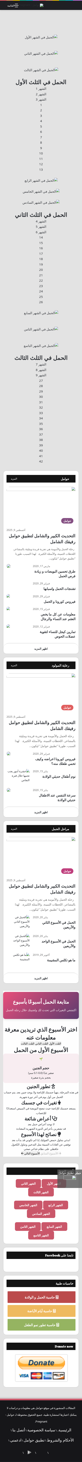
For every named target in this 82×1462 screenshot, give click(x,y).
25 (41, 297)
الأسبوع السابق (50, 1153)
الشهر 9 (41, 375)
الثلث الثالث (27, 1043)
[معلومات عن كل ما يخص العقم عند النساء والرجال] (8, 609)
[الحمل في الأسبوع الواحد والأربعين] (18, 942)
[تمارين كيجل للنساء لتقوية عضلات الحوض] (8, 626)
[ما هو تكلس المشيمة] (18, 960)
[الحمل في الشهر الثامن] (41, 329)
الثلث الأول (55, 1043)
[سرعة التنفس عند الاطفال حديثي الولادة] (9, 790)
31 (41, 402)
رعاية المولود (60, 665)
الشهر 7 (41, 364)
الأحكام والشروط (60, 1440)
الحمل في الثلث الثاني (41, 214)
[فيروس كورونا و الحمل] (8, 596)
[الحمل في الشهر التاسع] (41, 345)
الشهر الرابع (55, 1205)
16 (41, 248)
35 (41, 423)
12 (41, 164)
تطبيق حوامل (34, 1440)
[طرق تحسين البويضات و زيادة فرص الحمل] (9, 566)
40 (41, 450)
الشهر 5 (41, 226)
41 (41, 456)
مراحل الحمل (60, 829)
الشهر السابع (54, 1227)
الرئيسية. (64, 1429)
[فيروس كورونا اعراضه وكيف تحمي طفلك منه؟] (9, 753)
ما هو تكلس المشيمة (61, 960)
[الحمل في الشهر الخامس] (41, 191)
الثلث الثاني (41, 1043)
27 (41, 380)
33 (41, 413)
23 (41, 286)
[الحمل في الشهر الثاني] (41, 53)
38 (41, 440)
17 (41, 253)
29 (41, 391)
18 (41, 259)
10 (41, 153)
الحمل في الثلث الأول (41, 82)
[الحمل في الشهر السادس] (41, 202)
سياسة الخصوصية (41, 1429)
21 (41, 275)
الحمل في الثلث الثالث (41, 357)
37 (41, 434)
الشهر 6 (41, 232)
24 (41, 291)
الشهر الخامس (28, 1205)
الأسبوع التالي (32, 1153)
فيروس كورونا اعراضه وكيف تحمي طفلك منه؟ (55, 761)
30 (41, 396)
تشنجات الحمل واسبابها (59, 588)
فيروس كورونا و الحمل (59, 601)
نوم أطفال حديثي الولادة (58, 776)
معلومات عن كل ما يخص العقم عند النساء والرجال (58, 616)
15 (41, 243)
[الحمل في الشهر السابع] (41, 313)
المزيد (14, 478)
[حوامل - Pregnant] (31, 5)
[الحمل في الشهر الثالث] (41, 69)
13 (41, 169)
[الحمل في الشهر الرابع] (41, 180)
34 (41, 418)
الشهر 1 (41, 88)
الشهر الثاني (28, 1183)
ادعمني (15, 1440)
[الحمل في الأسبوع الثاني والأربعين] (18, 923)
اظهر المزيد (41, 649)
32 (41, 407)
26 (41, 302)
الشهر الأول (54, 1183)
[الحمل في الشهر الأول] (41, 37)
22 (41, 280)
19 (41, 264)
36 (41, 429)
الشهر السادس (41, 1214)
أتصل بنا (18, 1429)
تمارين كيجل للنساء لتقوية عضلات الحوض (57, 634)
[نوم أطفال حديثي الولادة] (18, 777)
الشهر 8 (41, 370)
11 (41, 159)
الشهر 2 (41, 94)
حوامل (65, 479)
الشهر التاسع (41, 1235)
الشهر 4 (41, 221)
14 (41, 237)
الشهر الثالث (41, 1192)
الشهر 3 (41, 99)
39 (41, 445)
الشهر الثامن (28, 1227)
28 (41, 386)
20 (41, 269)
